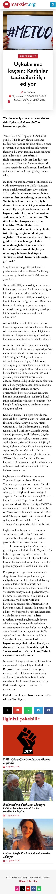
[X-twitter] (22, 888)
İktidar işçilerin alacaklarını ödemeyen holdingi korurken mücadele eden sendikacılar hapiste (24, 808)
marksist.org (29, 92)
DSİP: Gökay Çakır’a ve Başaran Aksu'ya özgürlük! (26, 761)
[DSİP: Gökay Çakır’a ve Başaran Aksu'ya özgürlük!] (28, 740)
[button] (53, 4)
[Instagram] (17, 888)
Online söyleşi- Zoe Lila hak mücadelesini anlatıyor (26, 855)
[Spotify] (39, 888)
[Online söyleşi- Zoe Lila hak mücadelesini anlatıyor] (28, 834)
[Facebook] (33, 888)
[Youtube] (28, 888)
